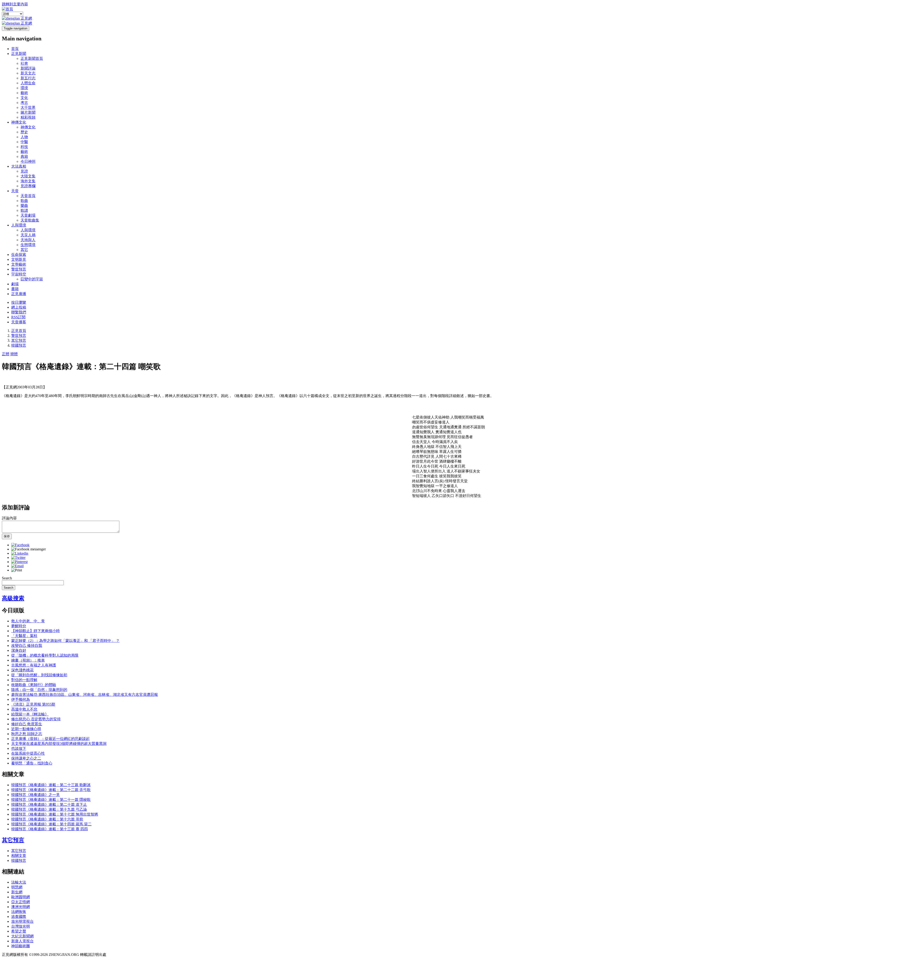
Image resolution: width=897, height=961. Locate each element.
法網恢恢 (18, 912)
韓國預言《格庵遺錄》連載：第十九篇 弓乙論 (49, 809)
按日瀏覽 (18, 302)
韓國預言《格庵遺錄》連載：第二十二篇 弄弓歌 (51, 790)
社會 (24, 63)
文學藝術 (18, 264)
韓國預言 (18, 345)
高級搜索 (13, 598)
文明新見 (18, 259)
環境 (24, 88)
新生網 (16, 892)
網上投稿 (18, 307)
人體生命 (28, 83)
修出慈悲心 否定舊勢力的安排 (36, 719)
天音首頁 (28, 196)
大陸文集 (28, 176)
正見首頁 (18, 331)
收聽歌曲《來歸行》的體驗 (33, 685)
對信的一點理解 (24, 680)
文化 (24, 98)
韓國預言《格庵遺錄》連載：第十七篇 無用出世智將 (54, 814)
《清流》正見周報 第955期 (33, 704)
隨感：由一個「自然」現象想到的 (39, 690)
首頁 (15, 49)
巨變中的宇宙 (32, 279)
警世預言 (18, 269)
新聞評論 (28, 68)
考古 (24, 103)
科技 (24, 147)
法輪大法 (18, 882)
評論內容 (9, 518)
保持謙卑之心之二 (26, 758)
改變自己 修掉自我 (26, 646)
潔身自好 (18, 650)
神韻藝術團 (20, 946)
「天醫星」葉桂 (24, 636)
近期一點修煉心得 (26, 729)
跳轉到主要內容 (15, 4)
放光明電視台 (22, 921)
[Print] (16, 570)
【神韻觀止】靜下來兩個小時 (35, 631)
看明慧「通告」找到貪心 (31, 763)
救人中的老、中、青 (28, 621)
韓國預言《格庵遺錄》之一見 (35, 795)
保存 (7, 536)
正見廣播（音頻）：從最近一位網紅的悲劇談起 (50, 739)
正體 (5, 354)
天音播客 (18, 322)
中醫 (24, 142)
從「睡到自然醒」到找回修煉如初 (39, 675)
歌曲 (24, 201)
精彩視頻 (28, 117)
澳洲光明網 (20, 907)
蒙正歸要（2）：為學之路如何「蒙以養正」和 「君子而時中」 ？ (65, 641)
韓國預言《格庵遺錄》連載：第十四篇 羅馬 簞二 (51, 824)
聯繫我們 (18, 312)
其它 (24, 250)
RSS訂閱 (18, 317)
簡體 (14, 354)
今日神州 (28, 161)
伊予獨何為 (20, 699)
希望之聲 (18, 931)
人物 (24, 137)
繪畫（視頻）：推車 (28, 660)
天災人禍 (28, 235)
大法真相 (18, 166)
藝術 (24, 93)
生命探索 (18, 255)
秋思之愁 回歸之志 (26, 734)
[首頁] (7, 9)
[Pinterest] (19, 562)
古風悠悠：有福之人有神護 (33, 665)
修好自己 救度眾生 (26, 724)
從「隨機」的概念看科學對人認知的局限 (44, 655)
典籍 (24, 156)
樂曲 (24, 206)
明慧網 (16, 887)
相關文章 (18, 856)
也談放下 (18, 748)
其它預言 (18, 340)
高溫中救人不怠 (24, 709)
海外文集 (28, 181)
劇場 (15, 284)
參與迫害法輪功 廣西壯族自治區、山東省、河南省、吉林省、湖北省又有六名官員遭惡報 (84, 695)
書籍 (15, 289)
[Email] (17, 566)
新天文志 (28, 73)
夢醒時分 (18, 626)
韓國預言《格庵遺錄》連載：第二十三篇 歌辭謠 (51, 785)
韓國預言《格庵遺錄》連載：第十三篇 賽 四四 (49, 829)
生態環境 (28, 245)
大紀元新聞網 (22, 936)
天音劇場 (28, 215)
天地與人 (28, 240)
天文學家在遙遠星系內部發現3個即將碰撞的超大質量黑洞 (59, 744)
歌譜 (24, 210)
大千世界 (28, 107)
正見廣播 (18, 294)
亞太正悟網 (20, 902)
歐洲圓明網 (20, 897)
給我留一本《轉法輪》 (30, 714)
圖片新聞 (28, 112)
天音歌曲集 (30, 220)
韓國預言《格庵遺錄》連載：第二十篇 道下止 (49, 804)
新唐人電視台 (22, 941)
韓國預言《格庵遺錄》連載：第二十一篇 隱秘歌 (51, 800)
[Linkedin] (19, 553)
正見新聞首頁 (32, 58)
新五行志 (28, 78)
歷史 (24, 132)
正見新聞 (18, 54)
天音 (15, 191)
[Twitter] (18, 558)
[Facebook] (20, 545)
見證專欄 (28, 186)
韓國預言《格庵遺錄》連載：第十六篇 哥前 (47, 819)
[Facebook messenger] (28, 549)
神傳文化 (18, 122)
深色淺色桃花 (22, 670)
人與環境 (18, 225)
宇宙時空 (18, 274)
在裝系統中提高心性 (28, 753)
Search (7, 578)
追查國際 (18, 917)
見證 (24, 171)
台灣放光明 (20, 926)
